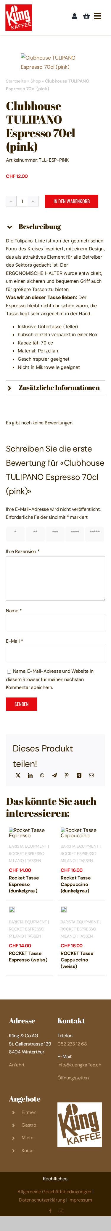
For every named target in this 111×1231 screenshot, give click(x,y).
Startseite (16, 81)
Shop (35, 81)
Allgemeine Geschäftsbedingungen (54, 1192)
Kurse (27, 1151)
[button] (55, 227)
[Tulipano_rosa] (55, 62)
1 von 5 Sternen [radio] (16, 534)
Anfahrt (17, 1065)
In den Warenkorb (72, 201)
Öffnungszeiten (73, 1078)
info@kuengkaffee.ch (79, 1065)
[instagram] (61, 1211)
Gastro (29, 1125)
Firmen (29, 1112)
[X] (18, 776)
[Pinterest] (66, 776)
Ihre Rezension (23, 551)
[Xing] (79, 776)
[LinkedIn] (30, 776)
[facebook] (50, 1211)
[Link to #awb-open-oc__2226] (97, 16)
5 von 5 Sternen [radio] (96, 534)
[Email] (91, 776)
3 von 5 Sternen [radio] (56, 534)
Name (14, 611)
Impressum (80, 1200)
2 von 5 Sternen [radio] (36, 534)
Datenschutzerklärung (42, 1200)
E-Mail (14, 641)
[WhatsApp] (42, 776)
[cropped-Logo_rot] (18, 7)
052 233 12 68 (72, 1044)
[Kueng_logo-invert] (79, 1105)
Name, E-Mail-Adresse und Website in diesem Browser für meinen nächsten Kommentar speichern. (49, 679)
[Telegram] (54, 776)
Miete (27, 1138)
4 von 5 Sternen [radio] (76, 534)
